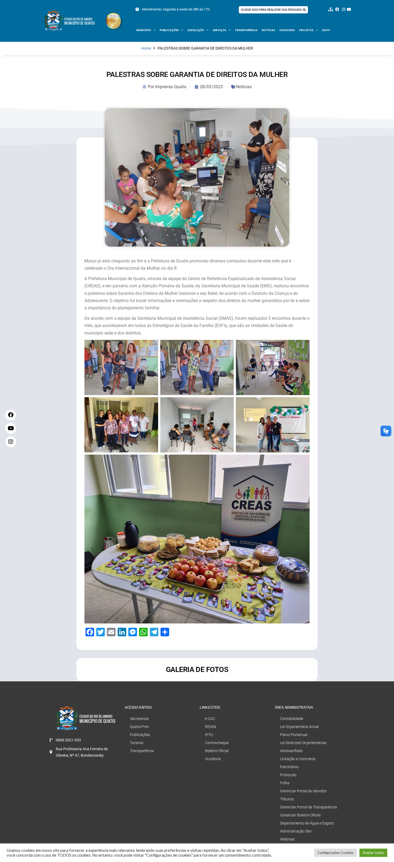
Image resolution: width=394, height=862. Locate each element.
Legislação (195, 30)
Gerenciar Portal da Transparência (308, 807)
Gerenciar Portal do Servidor (303, 791)
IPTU (209, 735)
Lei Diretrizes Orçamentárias (303, 743)
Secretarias (139, 718)
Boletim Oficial (217, 751)
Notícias (268, 30)
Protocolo (288, 775)
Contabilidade (291, 718)
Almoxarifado (291, 751)
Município (143, 30)
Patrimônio (289, 767)
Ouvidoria (287, 30)
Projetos (306, 30)
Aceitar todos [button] (373, 852)
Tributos (287, 799)
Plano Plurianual (293, 735)
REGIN (210, 726)
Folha (284, 783)
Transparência (246, 30)
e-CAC (210, 718)
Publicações (169, 30)
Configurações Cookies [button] (335, 852)
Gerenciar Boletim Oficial (300, 815)
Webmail (287, 839)
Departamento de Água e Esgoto (307, 823)
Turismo (136, 743)
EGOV (326, 30)
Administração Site (295, 831)
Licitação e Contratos (297, 759)
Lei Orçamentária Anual (299, 726)
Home (146, 48)
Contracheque (217, 743)
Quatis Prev (139, 726)
